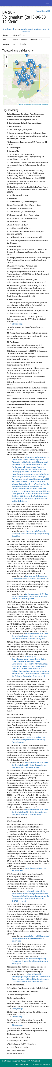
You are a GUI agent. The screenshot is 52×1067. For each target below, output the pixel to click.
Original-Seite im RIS (43, 11)
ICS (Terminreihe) (29, 30)
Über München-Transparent (11, 1061)
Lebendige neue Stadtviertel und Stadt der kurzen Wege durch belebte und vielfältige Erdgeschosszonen (29, 739)
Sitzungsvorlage (17, 324)
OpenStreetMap (29, 104)
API (31, 1064)
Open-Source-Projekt (21, 1064)
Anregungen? (25, 1061)
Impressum (46, 1064)
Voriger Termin (10, 29)
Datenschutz (37, 1064)
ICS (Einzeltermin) (27, 29)
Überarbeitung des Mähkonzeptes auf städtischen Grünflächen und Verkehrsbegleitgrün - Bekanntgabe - (30, 938)
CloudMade (45, 104)
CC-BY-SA (37, 104)
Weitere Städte (35, 1061)
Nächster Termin (41, 29)
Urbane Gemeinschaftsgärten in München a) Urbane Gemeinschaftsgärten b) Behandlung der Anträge (30, 533)
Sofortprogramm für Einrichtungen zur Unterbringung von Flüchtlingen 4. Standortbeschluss (30, 577)
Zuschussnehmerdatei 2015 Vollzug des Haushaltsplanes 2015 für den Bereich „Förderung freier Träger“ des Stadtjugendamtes (30, 596)
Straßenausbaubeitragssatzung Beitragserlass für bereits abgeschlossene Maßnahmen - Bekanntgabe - (30, 961)
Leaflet (21, 104)
